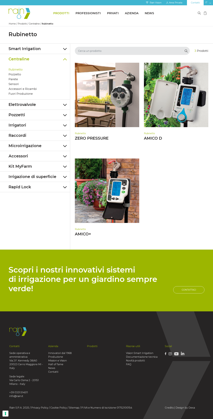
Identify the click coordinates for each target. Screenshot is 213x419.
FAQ (128, 364)
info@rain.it (16, 396)
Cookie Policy (58, 407)
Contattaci (189, 289)
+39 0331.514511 (18, 392)
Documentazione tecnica (141, 356)
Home (12, 23)
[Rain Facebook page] (165, 354)
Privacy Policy (39, 407)
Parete (13, 79)
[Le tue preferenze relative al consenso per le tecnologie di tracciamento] (5, 414)
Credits (169, 407)
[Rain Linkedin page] (182, 353)
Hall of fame (55, 364)
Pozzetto (15, 74)
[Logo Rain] (20, 13)
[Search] (186, 51)
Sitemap (74, 407)
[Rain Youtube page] (176, 354)
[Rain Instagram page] (170, 354)
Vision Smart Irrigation (139, 353)
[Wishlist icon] (205, 13)
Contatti (195, 2)
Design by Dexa (185, 407)
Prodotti (61, 13)
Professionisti (88, 13)
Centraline (34, 23)
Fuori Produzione (21, 93)
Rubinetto (16, 69)
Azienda (131, 13)
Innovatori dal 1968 (60, 353)
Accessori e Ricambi (23, 89)
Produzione (55, 356)
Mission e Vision (57, 360)
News (149, 13)
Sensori (14, 84)
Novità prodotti (135, 360)
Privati (113, 13)
